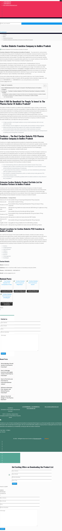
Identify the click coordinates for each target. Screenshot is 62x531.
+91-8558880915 (26, 407)
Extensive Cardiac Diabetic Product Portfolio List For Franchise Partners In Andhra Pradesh (25, 94)
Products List (3, 32)
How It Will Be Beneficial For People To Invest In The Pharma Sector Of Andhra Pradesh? (21, 88)
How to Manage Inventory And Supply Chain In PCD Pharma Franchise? (7, 373)
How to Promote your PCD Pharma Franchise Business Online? (7, 381)
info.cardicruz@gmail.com (10, 5)
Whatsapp (2, 491)
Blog (4, 36)
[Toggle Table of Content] (44, 85)
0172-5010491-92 (31, 408)
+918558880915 (7, 2)
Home (4, 34)
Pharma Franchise (8, 38)
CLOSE (61, 0)
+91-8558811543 (35, 407)
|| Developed (36, 438)
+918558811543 (7, 3)
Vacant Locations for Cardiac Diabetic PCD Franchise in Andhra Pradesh (21, 95)
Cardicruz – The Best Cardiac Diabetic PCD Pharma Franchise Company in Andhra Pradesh (23, 91)
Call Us (2, 490)
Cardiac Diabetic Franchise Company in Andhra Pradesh (18, 40)
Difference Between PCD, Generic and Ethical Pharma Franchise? (6, 390)
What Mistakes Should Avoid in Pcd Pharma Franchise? (7, 365)
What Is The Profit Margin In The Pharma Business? (7, 397)
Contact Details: (9, 97)
